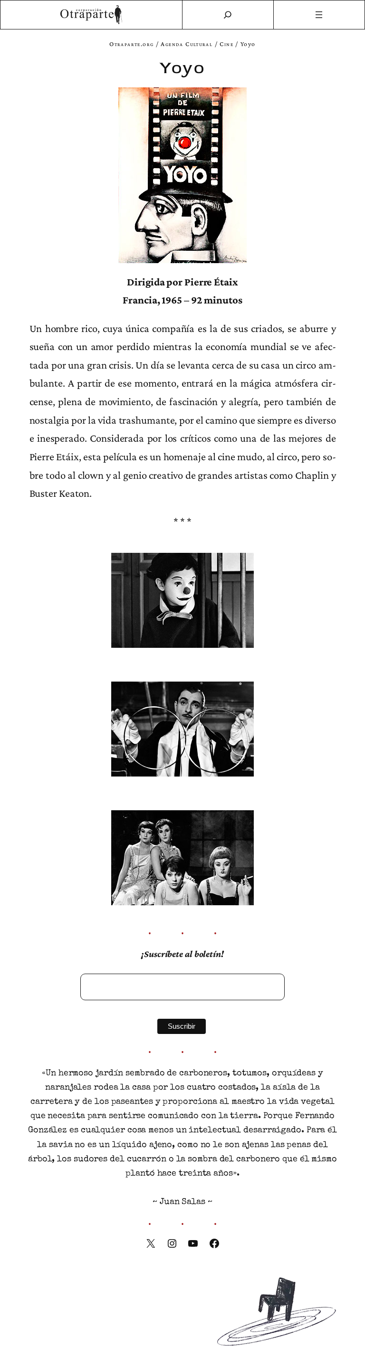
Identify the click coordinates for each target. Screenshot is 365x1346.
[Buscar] (227, 14)
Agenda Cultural (186, 43)
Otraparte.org (131, 43)
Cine (226, 43)
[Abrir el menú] (319, 14)
